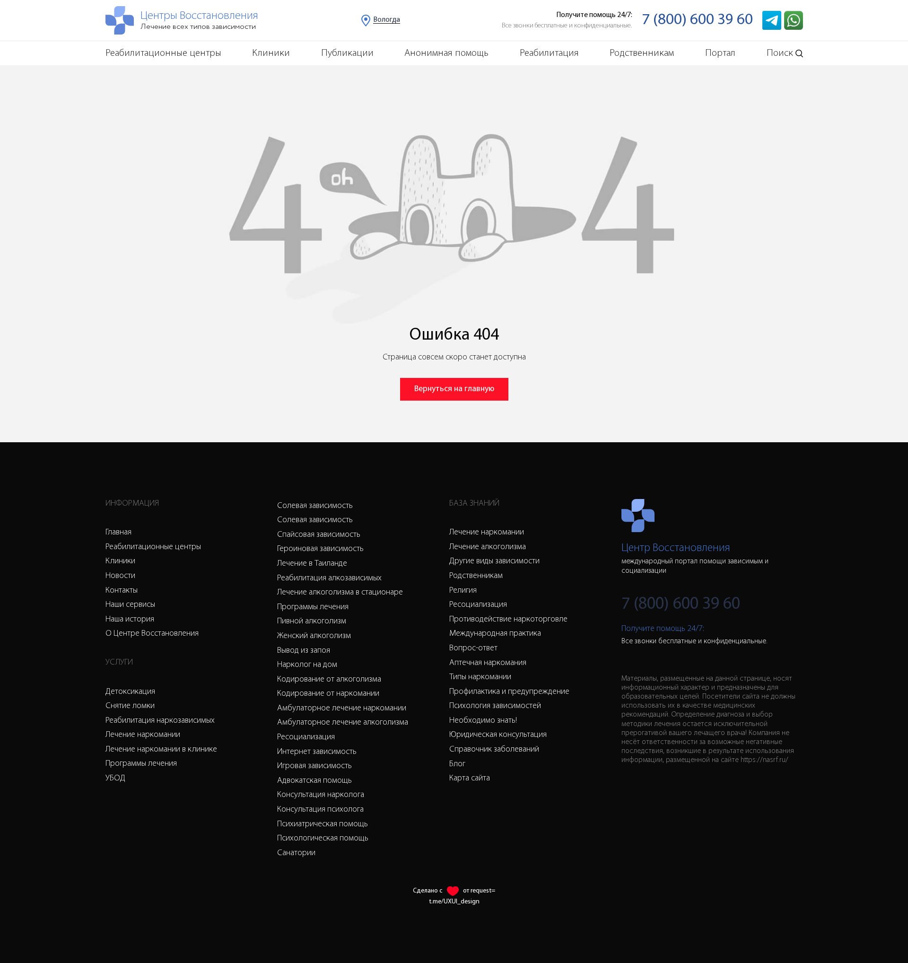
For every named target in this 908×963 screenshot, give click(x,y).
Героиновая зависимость (320, 549)
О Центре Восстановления (152, 634)
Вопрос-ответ (473, 648)
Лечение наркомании (142, 735)
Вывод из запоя (303, 651)
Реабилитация (549, 53)
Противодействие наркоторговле (508, 619)
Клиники (271, 53)
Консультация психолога (320, 809)
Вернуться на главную (454, 389)
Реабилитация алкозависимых (329, 578)
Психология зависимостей (495, 706)
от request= (479, 890)
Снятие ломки (130, 706)
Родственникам (642, 53)
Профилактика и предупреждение (509, 692)
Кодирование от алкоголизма (329, 679)
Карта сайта (469, 778)
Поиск (780, 53)
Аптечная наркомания (487, 663)
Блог (457, 764)
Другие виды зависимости (494, 561)
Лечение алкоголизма (487, 547)
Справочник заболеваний (494, 749)
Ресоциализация (306, 737)
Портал (720, 53)
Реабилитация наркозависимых (160, 721)
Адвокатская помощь (314, 781)
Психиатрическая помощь (322, 824)
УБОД (115, 778)
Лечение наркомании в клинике (161, 749)
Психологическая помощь (322, 838)
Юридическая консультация (498, 735)
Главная (118, 532)
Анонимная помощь (446, 53)
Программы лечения (141, 764)
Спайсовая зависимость (318, 535)
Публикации (347, 53)
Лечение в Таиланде (312, 564)
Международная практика (495, 634)
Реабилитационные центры (163, 53)
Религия (463, 591)
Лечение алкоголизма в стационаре (340, 592)
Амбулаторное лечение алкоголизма (342, 722)
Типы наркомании (480, 677)
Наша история (129, 619)
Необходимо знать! (483, 721)
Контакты (121, 591)
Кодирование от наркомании (328, 694)
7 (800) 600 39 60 (697, 20)
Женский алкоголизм (314, 636)
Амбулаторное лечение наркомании (341, 708)
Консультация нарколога (320, 795)
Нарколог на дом (307, 665)
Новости (120, 576)
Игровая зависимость (314, 766)
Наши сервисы (130, 605)
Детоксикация (130, 692)
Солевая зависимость (315, 506)
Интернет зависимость (317, 752)
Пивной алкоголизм (311, 621)
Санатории (296, 853)
